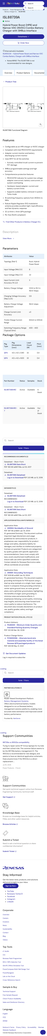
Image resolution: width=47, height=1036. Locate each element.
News (5, 925)
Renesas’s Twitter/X (15, 894)
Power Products (8, 768)
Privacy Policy (21, 1027)
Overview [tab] (8, 73)
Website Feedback (9, 1030)
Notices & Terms (8, 1027)
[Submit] (25, 8)
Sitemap (41, 1027)
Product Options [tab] (23, 73)
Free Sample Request (10, 995)
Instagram (11, 899)
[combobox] (33, 8)
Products (5, 10)
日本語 (5, 1021)
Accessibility (32, 1027)
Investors (6, 922)
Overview (6, 915)
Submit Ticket (8, 851)
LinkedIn (10, 902)
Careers (5, 918)
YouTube (10, 891)
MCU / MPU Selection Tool (12, 962)
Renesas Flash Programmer (12, 958)
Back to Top (44, 1034)
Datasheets (22, 36)
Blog (4, 936)
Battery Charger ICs (11, 12)
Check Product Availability (12, 999)
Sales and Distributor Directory (13, 1002)
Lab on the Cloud (9, 976)
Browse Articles (9, 824)
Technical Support (9, 991)
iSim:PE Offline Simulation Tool (13, 966)
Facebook (11, 896)
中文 (4, 1017)
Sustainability (7, 929)
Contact (5, 933)
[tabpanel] (23, 797)
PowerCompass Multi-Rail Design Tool (16, 969)
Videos (5, 940)
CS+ (4, 955)
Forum (18, 768)
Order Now (24, 43)
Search (33, 3)
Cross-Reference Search (11, 980)
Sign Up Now (10, 886)
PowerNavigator (8, 973)
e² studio (6, 951)
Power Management (16, 10)
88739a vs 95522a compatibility (16, 742)
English (5, 1014)
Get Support (8, 797)
